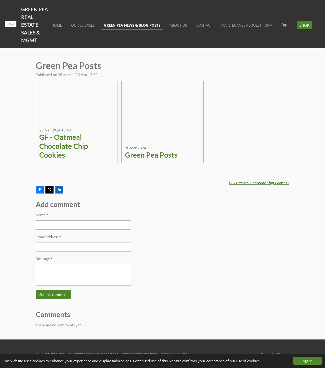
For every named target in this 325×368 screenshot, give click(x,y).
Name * (42, 215)
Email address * (48, 236)
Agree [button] (307, 361)
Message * (44, 258)
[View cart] (284, 25)
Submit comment (53, 294)
